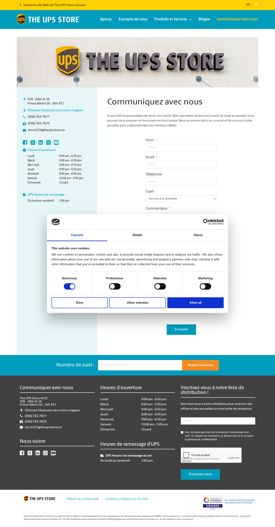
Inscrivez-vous (200, 474)
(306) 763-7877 (39, 117)
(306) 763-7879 (39, 123)
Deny (79, 302)
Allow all (195, 302)
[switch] (115, 286)
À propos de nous (133, 19)
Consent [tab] (77, 235)
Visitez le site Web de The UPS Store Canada (54, 5)
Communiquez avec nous (237, 19)
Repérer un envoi (200, 365)
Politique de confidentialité (82, 499)
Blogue (204, 19)
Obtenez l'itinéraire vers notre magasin (55, 110)
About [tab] (197, 235)
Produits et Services (170, 19)
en (248, 4)
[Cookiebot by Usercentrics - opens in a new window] (206, 222)
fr (256, 4)
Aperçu (106, 19)
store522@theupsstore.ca (46, 130)
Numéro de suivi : (75, 365)
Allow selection (137, 302)
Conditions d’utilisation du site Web (126, 499)
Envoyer (181, 329)
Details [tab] (138, 235)
